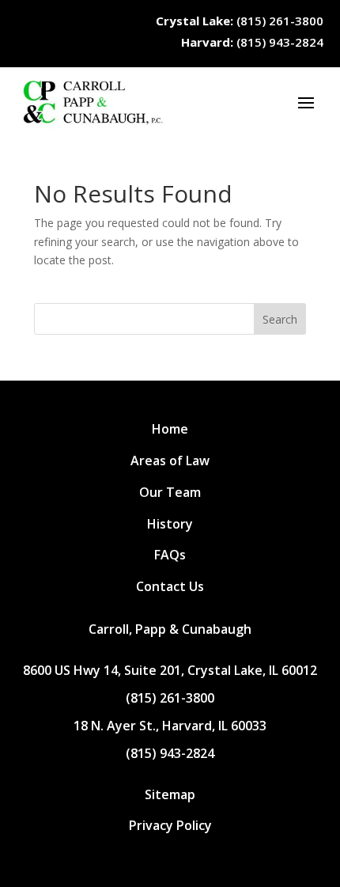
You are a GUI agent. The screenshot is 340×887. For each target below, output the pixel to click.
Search (280, 319)
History (170, 524)
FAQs (170, 554)
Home (170, 429)
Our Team (170, 492)
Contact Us (170, 586)
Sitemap (170, 794)
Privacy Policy (170, 825)
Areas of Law (170, 460)
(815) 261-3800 (239, 20)
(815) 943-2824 (252, 42)
